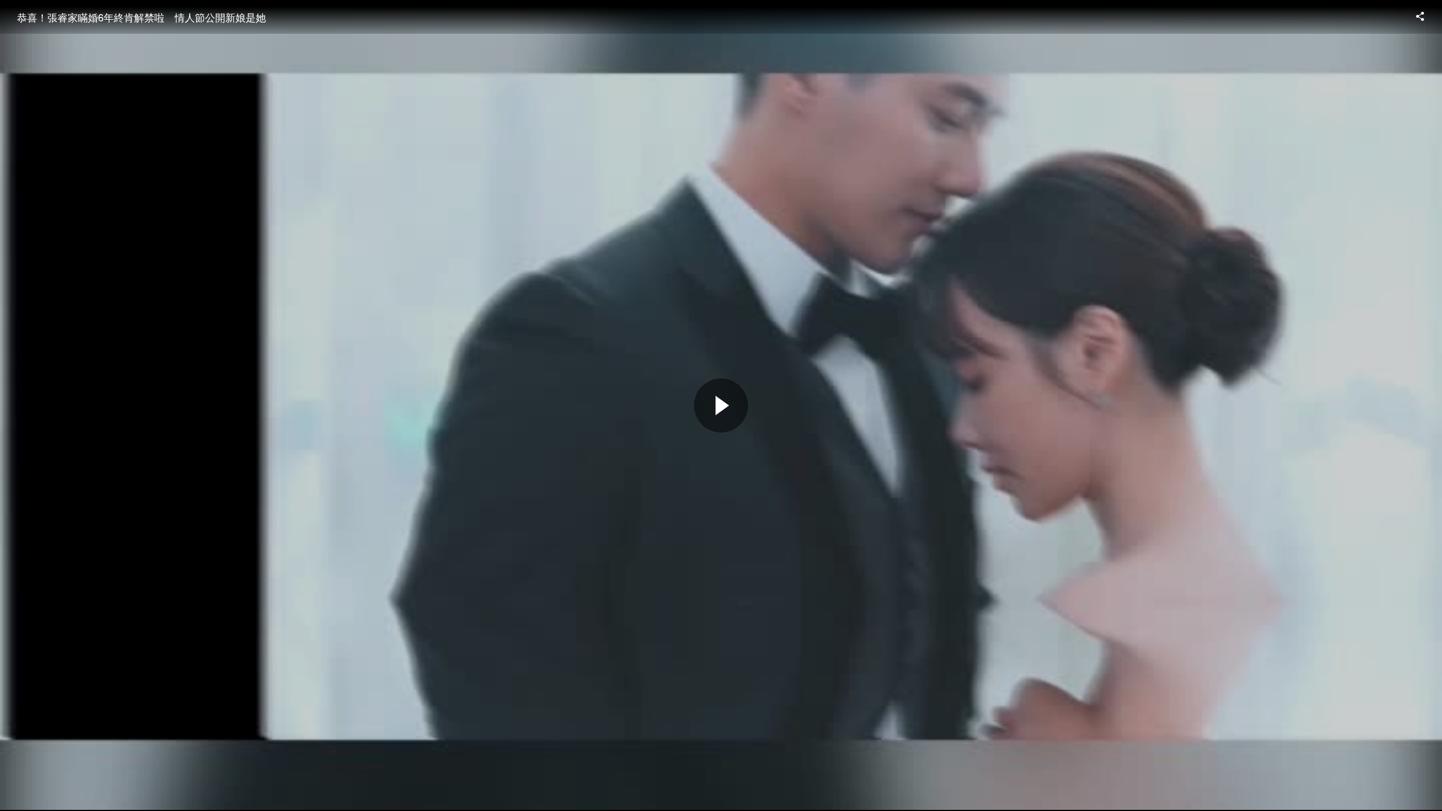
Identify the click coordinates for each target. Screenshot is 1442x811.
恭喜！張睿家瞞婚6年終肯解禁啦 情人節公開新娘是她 (141, 17)
